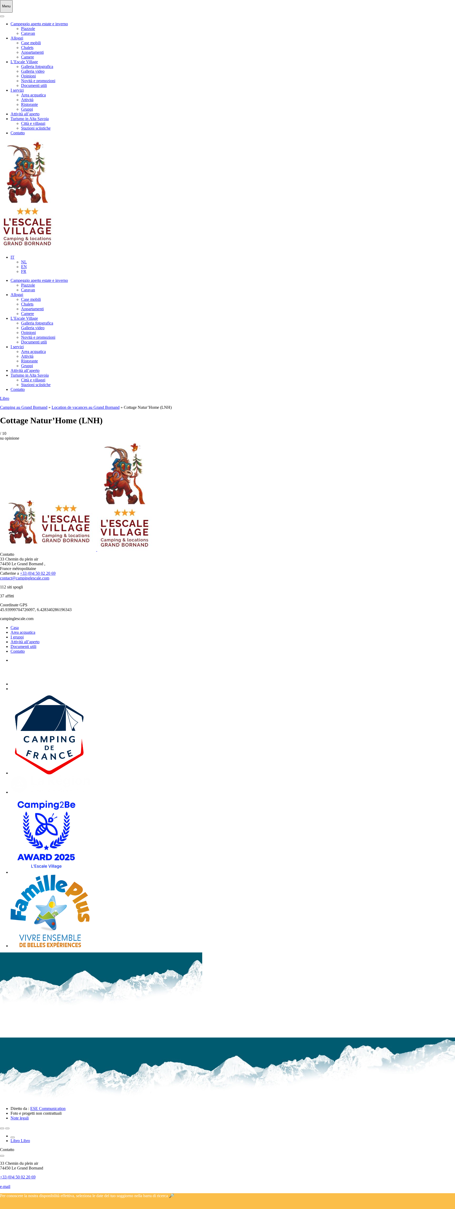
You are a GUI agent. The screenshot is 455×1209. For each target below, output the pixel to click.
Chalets (27, 47)
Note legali (20, 1118)
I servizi (17, 90)
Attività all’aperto (25, 114)
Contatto (18, 133)
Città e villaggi (33, 123)
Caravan (28, 33)
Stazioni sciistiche (36, 128)
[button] (12, 257)
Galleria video (32, 71)
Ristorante (29, 104)
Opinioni (28, 76)
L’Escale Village (24, 62)
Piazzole (28, 28)
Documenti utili (34, 85)
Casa (15, 627)
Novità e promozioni (38, 80)
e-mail (5, 1186)
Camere (27, 57)
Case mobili (31, 43)
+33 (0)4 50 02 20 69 (38, 573)
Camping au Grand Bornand (23, 407)
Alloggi (17, 38)
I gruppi (17, 637)
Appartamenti (32, 52)
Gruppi (27, 109)
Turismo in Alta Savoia (30, 118)
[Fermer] (2, 16)
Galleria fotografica (37, 66)
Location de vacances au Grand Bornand (86, 407)
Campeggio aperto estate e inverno (39, 24)
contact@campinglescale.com (24, 578)
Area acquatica (33, 95)
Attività (27, 99)
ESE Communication (48, 1108)
